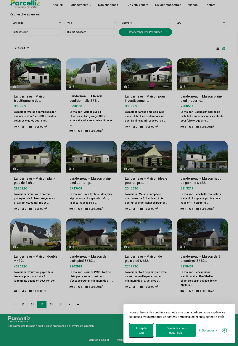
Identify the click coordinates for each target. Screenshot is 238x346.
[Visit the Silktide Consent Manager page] (224, 330)
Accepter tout (141, 330)
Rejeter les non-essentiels (175, 330)
